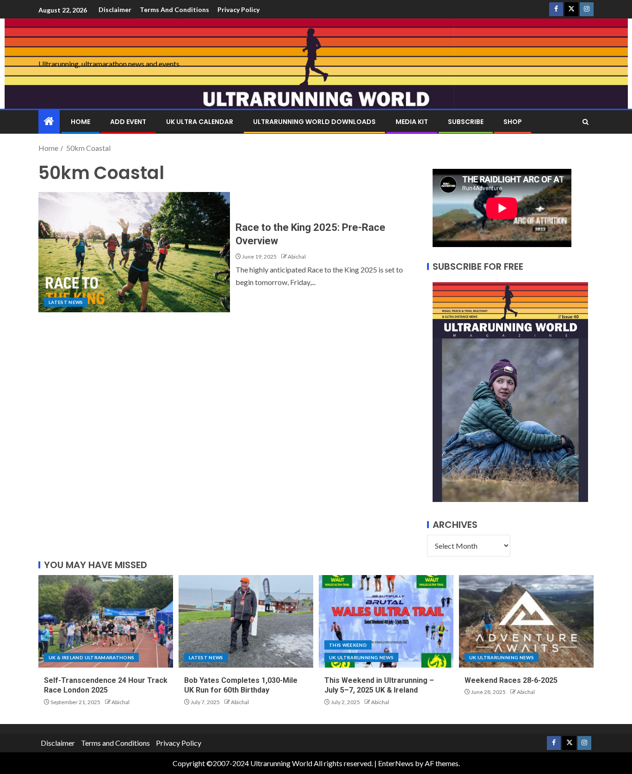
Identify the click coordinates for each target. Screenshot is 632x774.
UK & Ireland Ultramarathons (91, 657)
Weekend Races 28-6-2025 (511, 680)
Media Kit (412, 121)
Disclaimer (115, 9)
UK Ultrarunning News (361, 657)
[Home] (49, 121)
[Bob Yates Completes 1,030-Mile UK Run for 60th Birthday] (246, 621)
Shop (512, 121)
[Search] (585, 122)
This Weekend (348, 645)
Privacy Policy (238, 9)
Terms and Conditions (174, 9)
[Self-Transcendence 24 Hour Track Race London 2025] (105, 621)
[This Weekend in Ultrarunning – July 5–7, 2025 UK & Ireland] (386, 621)
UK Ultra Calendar (199, 121)
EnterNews (396, 763)
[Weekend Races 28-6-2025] (526, 621)
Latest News (66, 302)
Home (80, 121)
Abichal (297, 256)
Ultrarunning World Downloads (314, 121)
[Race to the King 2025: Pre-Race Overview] (134, 252)
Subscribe (465, 121)
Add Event (128, 121)
